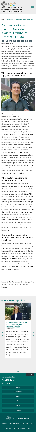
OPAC (18, 396)
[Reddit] (10, 41)
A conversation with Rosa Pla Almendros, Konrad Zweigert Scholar (16, 324)
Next (33, 334)
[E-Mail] (26, 41)
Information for (8, 377)
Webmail (18, 410)
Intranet (18, 405)
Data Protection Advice (16, 424)
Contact (18, 387)
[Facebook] (2, 41)
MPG (18, 401)
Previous (2, 334)
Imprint (4, 424)
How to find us (18, 391)
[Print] (30, 41)
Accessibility (29, 424)
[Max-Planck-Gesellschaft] (9, 418)
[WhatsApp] (18, 41)
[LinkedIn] (6, 41)
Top (31, 375)
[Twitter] (14, 41)
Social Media (7, 380)
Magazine (6, 383)
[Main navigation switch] (32, 7)
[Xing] (22, 41)
